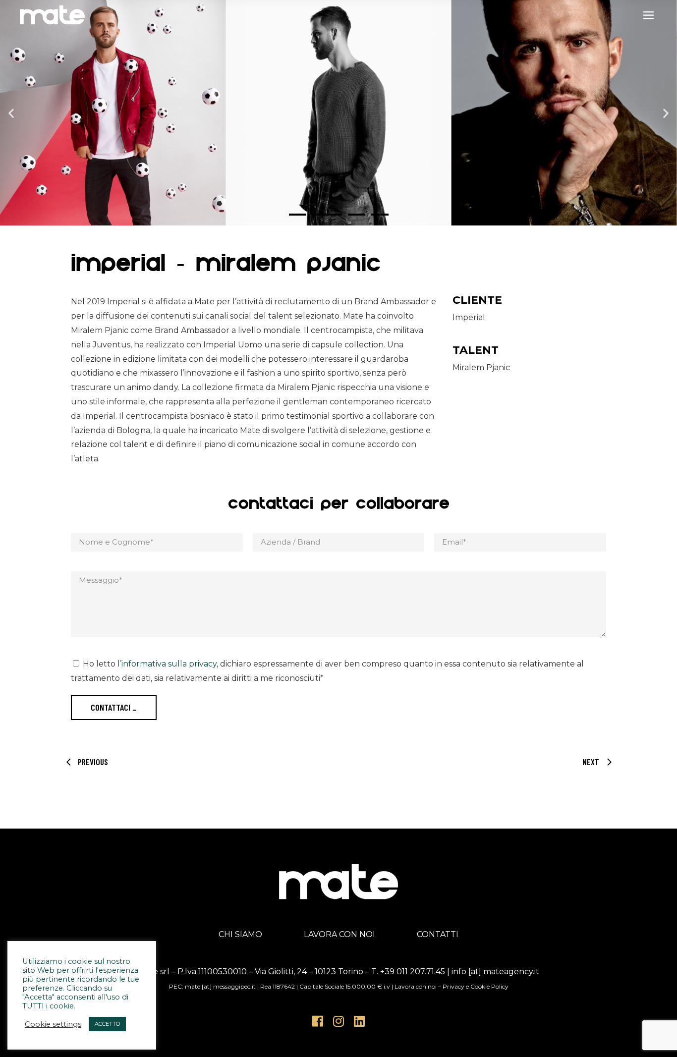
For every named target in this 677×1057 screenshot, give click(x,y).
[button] (11, 113)
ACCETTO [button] (107, 1023)
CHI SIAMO (240, 934)
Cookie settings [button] (53, 1024)
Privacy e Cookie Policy (475, 986)
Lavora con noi (416, 986)
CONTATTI (437, 934)
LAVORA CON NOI (339, 934)
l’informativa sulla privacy (167, 663)
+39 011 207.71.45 (412, 971)
